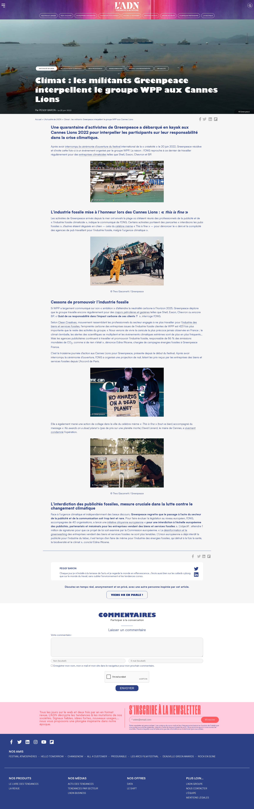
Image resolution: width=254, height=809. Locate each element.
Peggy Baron (47, 110)
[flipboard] (215, 120)
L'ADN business (77, 793)
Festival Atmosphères (23, 756)
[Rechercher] (250, 5)
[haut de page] (249, 805)
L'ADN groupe (194, 783)
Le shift (132, 788)
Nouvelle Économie (131, 15)
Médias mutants (168, 15)
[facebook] (200, 120)
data (130, 783)
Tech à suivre (66, 15)
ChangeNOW (75, 756)
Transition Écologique (109, 15)
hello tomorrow (52, 756)
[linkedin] (210, 120)
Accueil (38, 119)
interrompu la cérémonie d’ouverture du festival (93, 146)
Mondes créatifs (150, 15)
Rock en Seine (206, 756)
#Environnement (95, 68)
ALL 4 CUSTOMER (97, 756)
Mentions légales (197, 797)
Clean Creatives (67, 322)
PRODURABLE (119, 756)
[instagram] (35, 743)
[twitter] (205, 120)
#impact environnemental (140, 68)
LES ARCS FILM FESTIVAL (145, 756)
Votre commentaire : (61, 634)
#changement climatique (71, 68)
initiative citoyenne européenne (125, 522)
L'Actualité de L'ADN (46, 68)
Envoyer (127, 688)
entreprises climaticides (92, 154)
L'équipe (191, 793)
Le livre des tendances (24, 783)
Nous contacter (196, 788)
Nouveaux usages (48, 15)
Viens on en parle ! (127, 594)
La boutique (208, 15)
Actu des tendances (81, 783)
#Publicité (161, 68)
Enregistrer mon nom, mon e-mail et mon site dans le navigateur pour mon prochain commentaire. (103, 665)
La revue (14, 788)
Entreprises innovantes (85, 15)
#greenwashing (115, 68)
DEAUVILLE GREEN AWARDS (178, 756)
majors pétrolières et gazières (132, 312)
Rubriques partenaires (188, 15)
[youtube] (43, 743)
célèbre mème (124, 226)
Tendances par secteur (83, 788)
